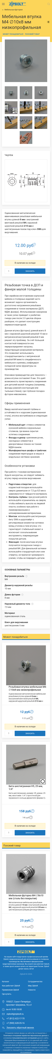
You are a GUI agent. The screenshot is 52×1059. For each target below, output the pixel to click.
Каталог (5, 981)
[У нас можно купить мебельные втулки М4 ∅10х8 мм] (26, 137)
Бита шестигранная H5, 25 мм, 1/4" (26, 787)
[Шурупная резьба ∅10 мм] (11, 92)
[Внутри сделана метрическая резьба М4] (26, 92)
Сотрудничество (35, 981)
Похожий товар (32, 34)
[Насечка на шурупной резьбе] (11, 107)
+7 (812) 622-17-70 (15, 1018)
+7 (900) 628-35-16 (15, 1023)
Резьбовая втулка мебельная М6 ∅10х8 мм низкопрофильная (27, 688)
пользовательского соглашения (24, 1038)
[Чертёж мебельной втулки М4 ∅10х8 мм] (26, 181)
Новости (31, 990)
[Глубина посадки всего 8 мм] (26, 107)
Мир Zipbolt (33, 986)
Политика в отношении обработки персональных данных (25, 1036)
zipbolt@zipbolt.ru (15, 1014)
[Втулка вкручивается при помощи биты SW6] (11, 122)
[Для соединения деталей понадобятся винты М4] (26, 122)
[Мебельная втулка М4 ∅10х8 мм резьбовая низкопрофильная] (26, 60)
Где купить (6, 994)
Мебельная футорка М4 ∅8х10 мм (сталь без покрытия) (26, 897)
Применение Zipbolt (10, 990)
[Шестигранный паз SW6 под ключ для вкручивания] (41, 92)
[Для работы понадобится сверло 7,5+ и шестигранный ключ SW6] (41, 107)
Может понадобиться (13, 34)
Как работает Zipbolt (11, 986)
